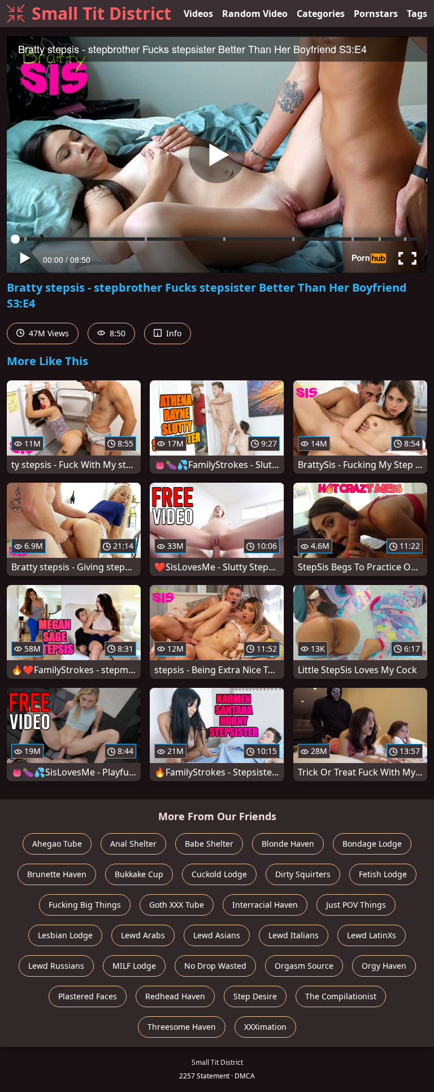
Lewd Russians (56, 965)
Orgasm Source (304, 965)
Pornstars (376, 13)
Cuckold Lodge (219, 874)
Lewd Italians (293, 935)
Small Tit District (101, 13)
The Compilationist (340, 996)
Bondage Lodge (372, 843)
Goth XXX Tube (176, 904)
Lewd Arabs (143, 935)
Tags (417, 13)
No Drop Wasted (215, 965)
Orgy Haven (384, 965)
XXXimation (265, 1026)
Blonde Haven (288, 843)
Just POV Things (356, 904)
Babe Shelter (209, 843)
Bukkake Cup (139, 874)
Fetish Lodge (383, 874)
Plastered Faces (87, 996)
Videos (198, 13)
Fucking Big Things (85, 904)
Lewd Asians (216, 935)
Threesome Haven (181, 1026)
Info (172, 333)
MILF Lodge (134, 965)
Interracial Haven (265, 904)
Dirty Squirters (303, 874)
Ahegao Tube (57, 843)
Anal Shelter (133, 843)
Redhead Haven (175, 996)
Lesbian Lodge (65, 935)
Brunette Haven (56, 874)
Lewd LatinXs (371, 935)
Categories (321, 13)
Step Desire (255, 996)
